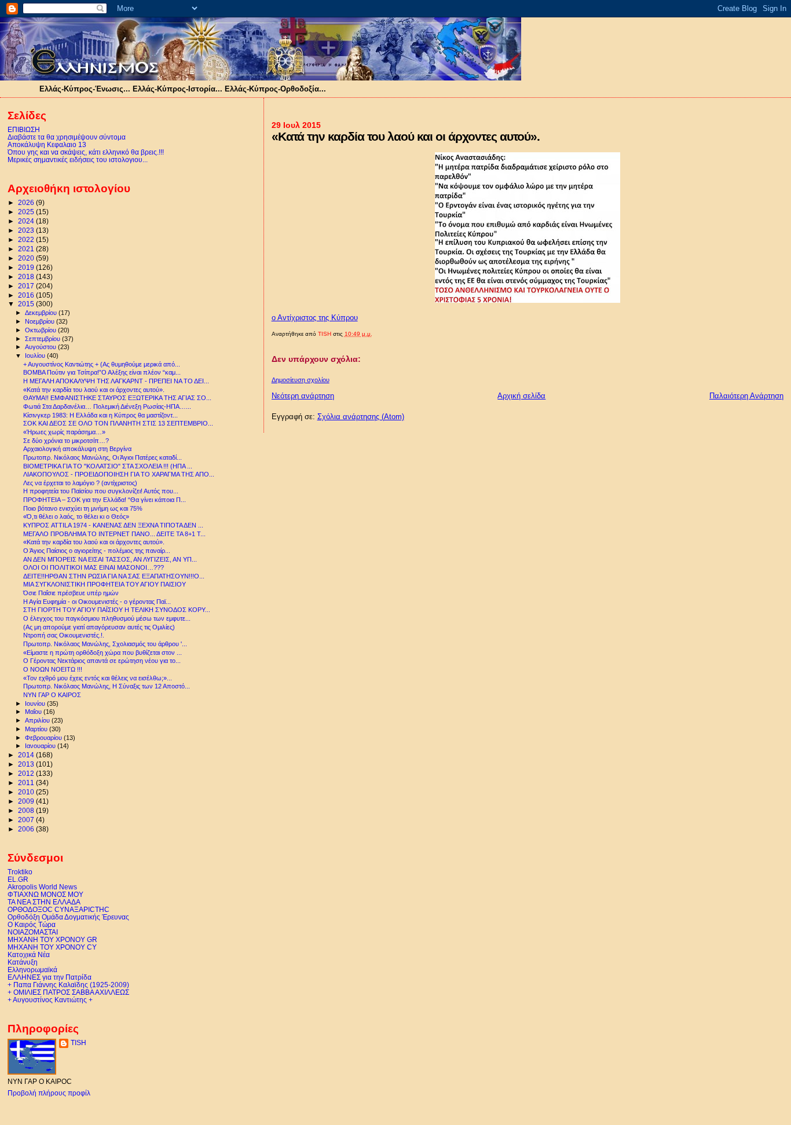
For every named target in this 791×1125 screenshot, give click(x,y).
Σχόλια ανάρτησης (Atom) (360, 416)
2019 (27, 267)
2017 (27, 286)
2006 (27, 829)
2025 (27, 211)
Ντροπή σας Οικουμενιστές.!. (63, 635)
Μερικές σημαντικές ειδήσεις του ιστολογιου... (78, 159)
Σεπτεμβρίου (43, 338)
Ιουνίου (36, 703)
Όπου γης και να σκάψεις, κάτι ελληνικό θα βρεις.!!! (86, 152)
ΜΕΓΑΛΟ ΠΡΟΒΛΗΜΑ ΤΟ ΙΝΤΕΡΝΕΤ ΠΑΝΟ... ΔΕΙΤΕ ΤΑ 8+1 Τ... (114, 533)
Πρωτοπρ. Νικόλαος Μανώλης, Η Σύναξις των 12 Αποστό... (106, 686)
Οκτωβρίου (41, 330)
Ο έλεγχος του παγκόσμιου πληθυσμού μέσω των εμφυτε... (107, 618)
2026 (27, 202)
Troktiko (20, 871)
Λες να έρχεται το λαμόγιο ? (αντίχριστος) (80, 482)
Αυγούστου (41, 346)
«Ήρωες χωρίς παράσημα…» (64, 431)
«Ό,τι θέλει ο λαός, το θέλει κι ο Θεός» (76, 516)
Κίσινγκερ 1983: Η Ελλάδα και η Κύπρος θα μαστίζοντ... (100, 415)
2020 (27, 258)
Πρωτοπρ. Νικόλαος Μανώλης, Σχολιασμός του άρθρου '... (105, 643)
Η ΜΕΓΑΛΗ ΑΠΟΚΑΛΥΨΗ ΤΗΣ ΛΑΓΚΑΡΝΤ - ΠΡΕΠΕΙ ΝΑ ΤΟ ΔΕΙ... (116, 381)
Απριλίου (38, 720)
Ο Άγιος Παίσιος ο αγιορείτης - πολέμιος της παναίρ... (96, 550)
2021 (27, 248)
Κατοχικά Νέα (29, 954)
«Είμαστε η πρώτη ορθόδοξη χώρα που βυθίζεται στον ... (102, 652)
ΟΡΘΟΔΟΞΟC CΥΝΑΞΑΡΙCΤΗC (58, 909)
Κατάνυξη (23, 962)
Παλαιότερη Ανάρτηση (746, 395)
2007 (27, 819)
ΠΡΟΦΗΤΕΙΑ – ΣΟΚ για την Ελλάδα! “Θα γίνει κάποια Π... (104, 499)
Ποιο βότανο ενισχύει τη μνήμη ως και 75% (82, 508)
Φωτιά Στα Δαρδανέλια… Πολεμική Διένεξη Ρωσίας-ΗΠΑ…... (107, 406)
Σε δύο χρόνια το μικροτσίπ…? (66, 440)
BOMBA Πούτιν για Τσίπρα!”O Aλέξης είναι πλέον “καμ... (102, 372)
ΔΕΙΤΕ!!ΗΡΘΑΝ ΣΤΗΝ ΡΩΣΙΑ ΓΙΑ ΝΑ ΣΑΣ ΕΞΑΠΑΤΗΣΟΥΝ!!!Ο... (113, 576)
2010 (27, 792)
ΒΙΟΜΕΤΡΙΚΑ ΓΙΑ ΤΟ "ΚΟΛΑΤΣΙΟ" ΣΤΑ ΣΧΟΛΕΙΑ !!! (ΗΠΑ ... (107, 466)
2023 (27, 230)
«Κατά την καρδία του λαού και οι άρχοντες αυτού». (93, 389)
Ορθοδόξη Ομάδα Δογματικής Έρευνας (68, 917)
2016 (27, 295)
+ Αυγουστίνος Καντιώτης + (50, 999)
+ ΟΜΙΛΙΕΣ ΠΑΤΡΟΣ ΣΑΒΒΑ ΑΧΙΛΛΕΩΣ (68, 992)
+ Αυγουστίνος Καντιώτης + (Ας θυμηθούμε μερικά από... (101, 364)
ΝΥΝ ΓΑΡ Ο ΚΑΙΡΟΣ (52, 694)
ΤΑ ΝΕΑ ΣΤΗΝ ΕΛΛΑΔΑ (44, 902)
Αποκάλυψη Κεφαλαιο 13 (47, 144)
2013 (27, 764)
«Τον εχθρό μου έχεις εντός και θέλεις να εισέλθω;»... (97, 678)
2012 (27, 773)
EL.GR (18, 879)
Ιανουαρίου (41, 745)
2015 (27, 303)
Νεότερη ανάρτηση (303, 395)
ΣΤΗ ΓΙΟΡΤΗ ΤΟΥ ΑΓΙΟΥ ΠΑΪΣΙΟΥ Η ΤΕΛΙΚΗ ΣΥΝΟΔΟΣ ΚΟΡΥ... (116, 609)
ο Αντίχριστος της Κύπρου (315, 317)
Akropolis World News (42, 887)
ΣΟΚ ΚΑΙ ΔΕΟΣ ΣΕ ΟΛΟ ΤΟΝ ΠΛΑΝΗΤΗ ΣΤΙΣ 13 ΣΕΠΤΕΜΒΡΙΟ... (118, 423)
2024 (27, 221)
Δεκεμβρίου (41, 312)
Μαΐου (34, 711)
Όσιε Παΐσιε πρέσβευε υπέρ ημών (71, 592)
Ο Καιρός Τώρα (32, 924)
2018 (27, 276)
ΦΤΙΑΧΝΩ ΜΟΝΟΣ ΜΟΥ (45, 894)
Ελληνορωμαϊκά (32, 969)
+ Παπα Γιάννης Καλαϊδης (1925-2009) (68, 984)
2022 (27, 239)
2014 (27, 754)
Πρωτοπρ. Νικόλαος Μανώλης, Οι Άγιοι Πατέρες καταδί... (102, 457)
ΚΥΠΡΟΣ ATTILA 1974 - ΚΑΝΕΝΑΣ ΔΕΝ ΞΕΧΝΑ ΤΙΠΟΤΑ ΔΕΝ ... (113, 525)
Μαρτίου (37, 728)
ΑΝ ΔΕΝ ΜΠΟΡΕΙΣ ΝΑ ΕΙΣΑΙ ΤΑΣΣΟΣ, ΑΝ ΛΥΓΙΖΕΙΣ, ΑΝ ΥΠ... (110, 559)
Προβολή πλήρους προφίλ (49, 1093)
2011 (27, 782)
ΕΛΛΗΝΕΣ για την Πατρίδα (49, 977)
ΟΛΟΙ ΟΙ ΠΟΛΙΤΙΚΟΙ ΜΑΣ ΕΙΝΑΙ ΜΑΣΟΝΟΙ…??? (93, 567)
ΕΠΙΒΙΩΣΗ (24, 129)
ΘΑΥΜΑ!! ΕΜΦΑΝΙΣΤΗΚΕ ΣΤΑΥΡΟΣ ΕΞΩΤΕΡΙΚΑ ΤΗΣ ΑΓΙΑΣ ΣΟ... (117, 397)
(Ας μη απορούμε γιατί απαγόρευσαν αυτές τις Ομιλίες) (99, 627)
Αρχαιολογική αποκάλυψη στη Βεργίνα (77, 448)
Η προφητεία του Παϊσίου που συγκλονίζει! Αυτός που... (100, 491)
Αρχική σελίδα (521, 395)
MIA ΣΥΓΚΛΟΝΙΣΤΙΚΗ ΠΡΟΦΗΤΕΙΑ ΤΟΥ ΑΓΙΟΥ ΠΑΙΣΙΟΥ (104, 584)
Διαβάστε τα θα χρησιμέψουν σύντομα (67, 137)
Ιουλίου (36, 355)
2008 (27, 810)
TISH (78, 1043)
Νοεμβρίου (40, 321)
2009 (27, 801)
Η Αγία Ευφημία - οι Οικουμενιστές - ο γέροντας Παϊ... (97, 601)
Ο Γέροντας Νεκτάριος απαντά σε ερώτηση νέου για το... (102, 660)
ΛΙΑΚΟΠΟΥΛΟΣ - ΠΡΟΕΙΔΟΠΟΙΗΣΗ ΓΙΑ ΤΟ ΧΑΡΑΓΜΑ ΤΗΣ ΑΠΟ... (118, 474)
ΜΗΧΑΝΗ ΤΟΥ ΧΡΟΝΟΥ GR (52, 939)
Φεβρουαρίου (44, 737)
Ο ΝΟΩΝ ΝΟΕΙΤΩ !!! (52, 669)
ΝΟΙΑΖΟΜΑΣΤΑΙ (33, 932)
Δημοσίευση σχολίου (300, 379)
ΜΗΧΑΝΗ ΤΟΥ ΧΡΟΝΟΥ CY (52, 947)
